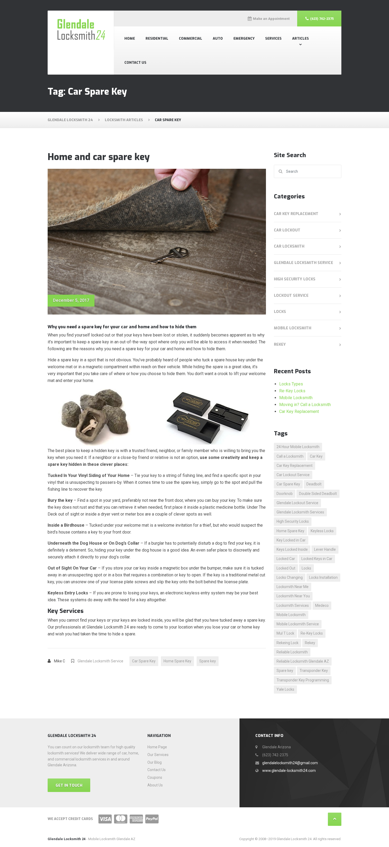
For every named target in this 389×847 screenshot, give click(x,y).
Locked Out (286, 568)
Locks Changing (290, 577)
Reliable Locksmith (292, 652)
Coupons (154, 777)
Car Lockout (287, 230)
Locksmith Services (293, 605)
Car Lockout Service (293, 475)
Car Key (316, 456)
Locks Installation (323, 577)
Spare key (207, 661)
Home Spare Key (177, 661)
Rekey (280, 344)
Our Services (158, 755)
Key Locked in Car (291, 540)
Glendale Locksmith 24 (66, 839)
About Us (155, 785)
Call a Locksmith (290, 456)
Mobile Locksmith (292, 328)
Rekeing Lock (287, 643)
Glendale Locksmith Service (100, 661)
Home (129, 38)
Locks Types (291, 383)
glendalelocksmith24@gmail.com (290, 763)
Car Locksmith (289, 246)
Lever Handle (325, 549)
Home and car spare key (99, 157)
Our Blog (154, 762)
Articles (300, 38)
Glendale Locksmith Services (300, 512)
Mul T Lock (285, 633)
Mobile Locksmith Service (298, 624)
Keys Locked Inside (292, 549)
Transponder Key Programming (303, 680)
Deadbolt (314, 484)
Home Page (157, 747)
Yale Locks (285, 689)
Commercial (190, 38)
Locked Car (286, 559)
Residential (157, 38)
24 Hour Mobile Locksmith (298, 447)
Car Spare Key (144, 661)
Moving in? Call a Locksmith (305, 404)
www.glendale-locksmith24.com (289, 770)
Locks (280, 311)
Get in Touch (69, 785)
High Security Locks (294, 279)
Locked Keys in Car (316, 559)
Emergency (244, 38)
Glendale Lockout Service (297, 503)
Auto (218, 38)
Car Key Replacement (296, 213)
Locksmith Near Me (293, 587)
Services (273, 38)
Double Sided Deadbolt (318, 493)
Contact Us (135, 62)
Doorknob (285, 493)
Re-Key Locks (292, 390)
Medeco (322, 605)
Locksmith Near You (293, 596)
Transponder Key (314, 670)
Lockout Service (291, 295)
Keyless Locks (322, 531)
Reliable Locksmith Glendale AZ (303, 661)
